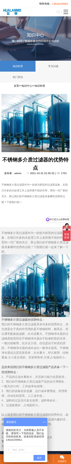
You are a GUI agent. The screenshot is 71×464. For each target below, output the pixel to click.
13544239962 (60, 3)
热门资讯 (18, 77)
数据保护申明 (53, 454)
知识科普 (18, 66)
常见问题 (53, 66)
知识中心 (27, 85)
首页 (16, 85)
